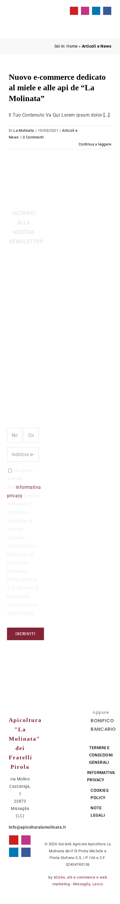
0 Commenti (33, 137)
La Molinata (23, 130)
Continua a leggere (95, 144)
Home (72, 46)
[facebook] (107, 11)
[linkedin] (96, 11)
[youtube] (74, 11)
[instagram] (85, 11)
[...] (106, 115)
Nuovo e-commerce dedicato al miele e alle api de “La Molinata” (57, 87)
